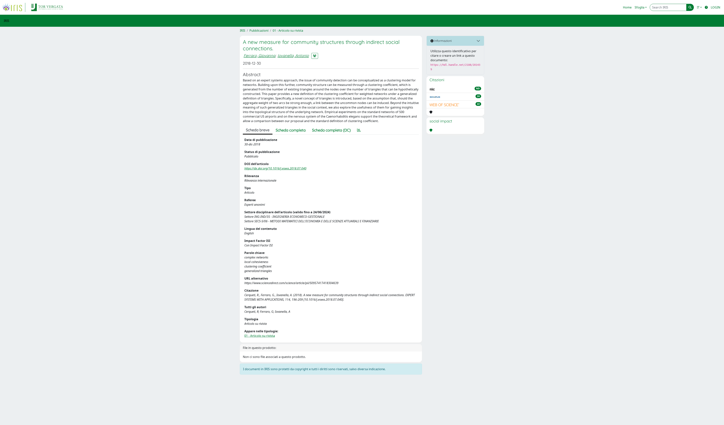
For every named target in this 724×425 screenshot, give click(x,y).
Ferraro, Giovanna (259, 55)
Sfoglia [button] (639, 7)
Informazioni (442, 41)
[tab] (359, 130)
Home (627, 7)
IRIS (242, 30)
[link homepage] (13, 7)
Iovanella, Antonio (293, 55)
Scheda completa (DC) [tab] (331, 130)
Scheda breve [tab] (257, 130)
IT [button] (698, 7)
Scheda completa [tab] (291, 130)
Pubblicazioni (258, 30)
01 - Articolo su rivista (288, 30)
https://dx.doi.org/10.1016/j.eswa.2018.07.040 (275, 168)
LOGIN (715, 7)
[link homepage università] (47, 7)
